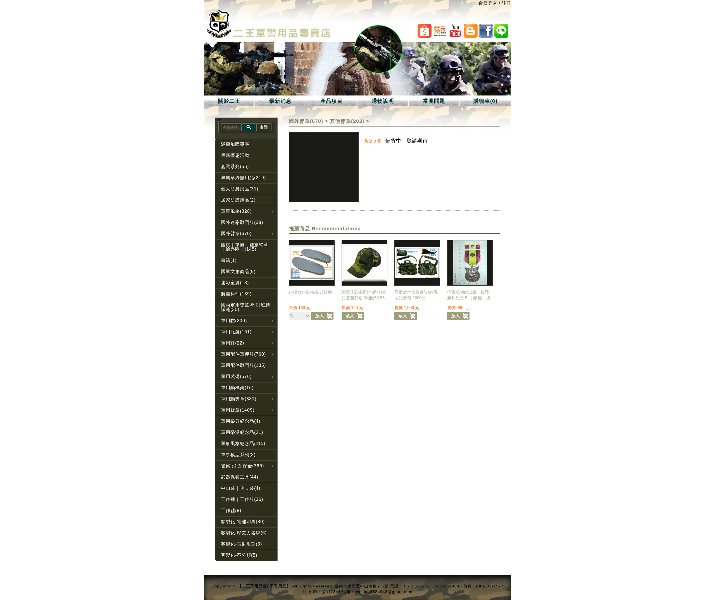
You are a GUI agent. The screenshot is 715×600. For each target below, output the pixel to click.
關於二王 (229, 101)
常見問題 (434, 101)
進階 (264, 127)
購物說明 (383, 101)
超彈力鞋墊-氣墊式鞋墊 (310, 292)
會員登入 (487, 3)
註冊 (506, 3)
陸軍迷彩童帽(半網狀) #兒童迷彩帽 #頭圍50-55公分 (363, 298)
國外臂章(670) (306, 121)
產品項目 (331, 101)
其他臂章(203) (347, 121)
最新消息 (280, 101)
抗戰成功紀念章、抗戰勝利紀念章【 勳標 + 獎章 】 (469, 298)
